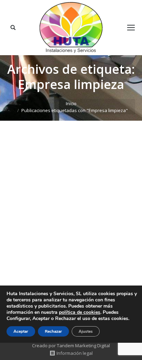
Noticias (24, 230)
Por (46, 230)
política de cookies (79, 312)
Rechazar (53, 331)
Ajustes (86, 331)
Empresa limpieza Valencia (56, 218)
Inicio (71, 103)
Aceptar (20, 331)
